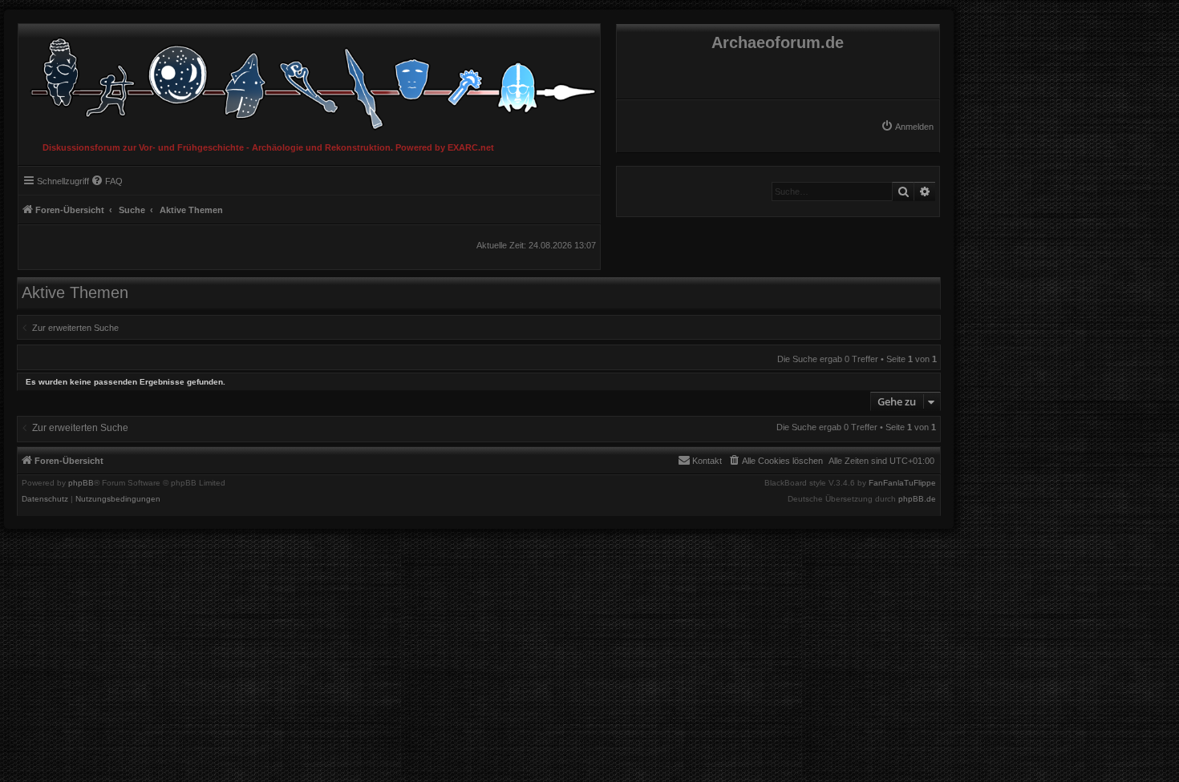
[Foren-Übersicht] (309, 79)
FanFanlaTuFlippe (902, 483)
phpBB (81, 483)
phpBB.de (917, 499)
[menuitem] (907, 126)
